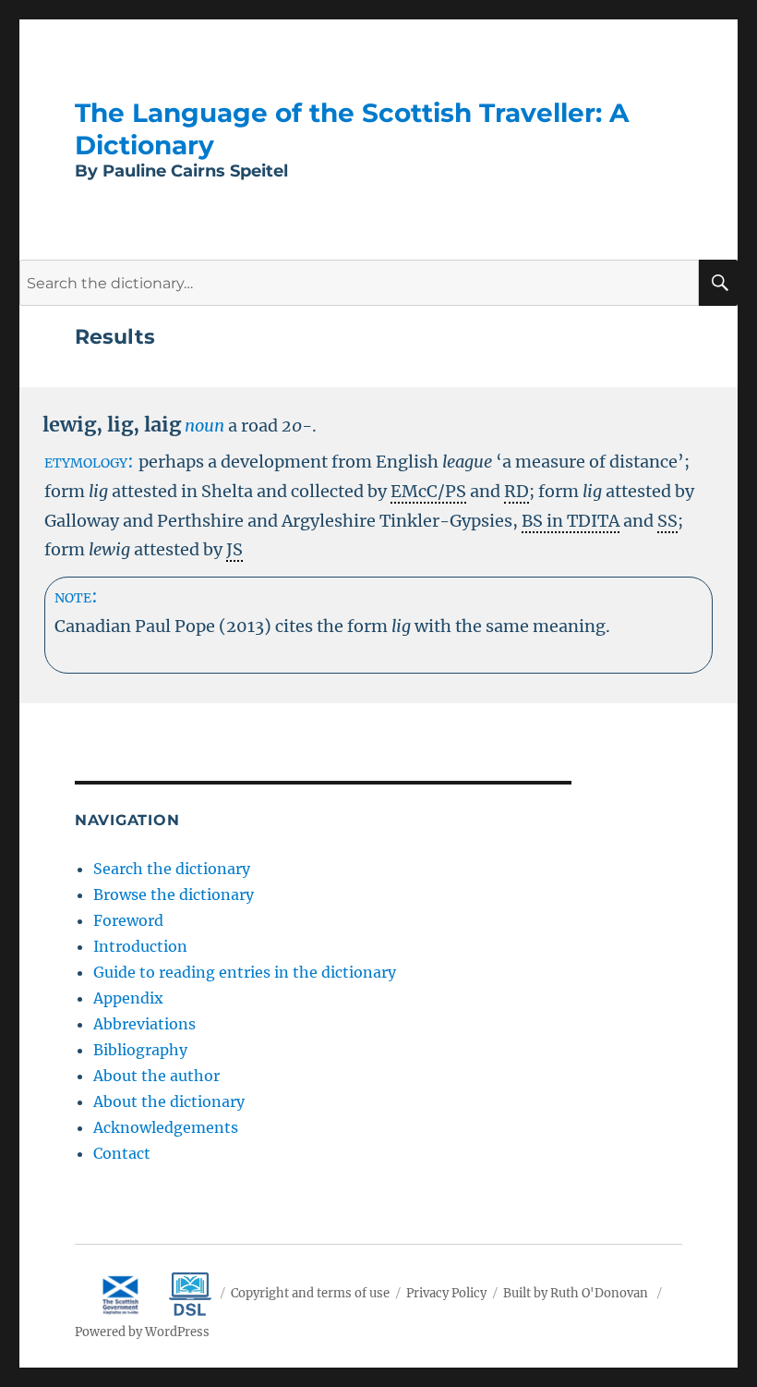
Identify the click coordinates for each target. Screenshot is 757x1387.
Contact (121, 1153)
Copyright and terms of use (310, 1293)
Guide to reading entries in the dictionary (244, 972)
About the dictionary (169, 1101)
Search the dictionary (171, 868)
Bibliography (140, 1049)
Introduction (140, 946)
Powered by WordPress (142, 1332)
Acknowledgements (165, 1127)
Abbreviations (144, 1024)
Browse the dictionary (173, 894)
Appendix (128, 998)
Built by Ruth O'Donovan (575, 1293)
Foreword (128, 920)
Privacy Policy (446, 1293)
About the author (156, 1075)
